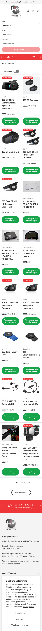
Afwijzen (19, 619)
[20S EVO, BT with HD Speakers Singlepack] (10, 186)
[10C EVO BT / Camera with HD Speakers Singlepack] (10, 85)
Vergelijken (8, 71)
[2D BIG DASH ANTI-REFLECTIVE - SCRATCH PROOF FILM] (10, 235)
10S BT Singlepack (10, 152)
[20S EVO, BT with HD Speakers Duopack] (31, 137)
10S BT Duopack (30, 100)
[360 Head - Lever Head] (10, 337)
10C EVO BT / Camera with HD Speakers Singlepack (9, 104)
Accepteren (20, 613)
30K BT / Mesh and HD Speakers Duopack (10, 305)
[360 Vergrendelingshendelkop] (31, 337)
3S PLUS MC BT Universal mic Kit (30, 402)
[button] (38, 11)
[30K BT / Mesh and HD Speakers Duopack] (10, 287)
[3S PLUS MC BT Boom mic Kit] (10, 386)
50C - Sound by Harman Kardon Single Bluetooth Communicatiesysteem (31, 453)
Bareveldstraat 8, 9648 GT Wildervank (24, 541)
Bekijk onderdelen (21, 50)
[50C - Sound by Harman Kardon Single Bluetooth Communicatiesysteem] (31, 433)
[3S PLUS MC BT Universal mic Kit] (31, 386)
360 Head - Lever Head (9, 353)
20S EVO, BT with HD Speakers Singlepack (9, 204)
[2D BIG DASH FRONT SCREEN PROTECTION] (31, 186)
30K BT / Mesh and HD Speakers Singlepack (31, 305)
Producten (11, 63)
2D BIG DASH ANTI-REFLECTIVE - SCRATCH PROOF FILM (10, 255)
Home (4, 63)
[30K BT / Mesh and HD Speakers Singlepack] (31, 288)
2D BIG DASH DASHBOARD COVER (29, 253)
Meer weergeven (21, 492)
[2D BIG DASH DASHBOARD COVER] (31, 236)
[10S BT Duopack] (31, 85)
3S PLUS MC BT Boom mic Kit (9, 402)
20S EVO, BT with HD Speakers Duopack (30, 155)
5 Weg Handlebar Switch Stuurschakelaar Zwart (9, 452)
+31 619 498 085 (13, 549)
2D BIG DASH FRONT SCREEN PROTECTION (30, 204)
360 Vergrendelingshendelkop (31, 355)
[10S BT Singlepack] (10, 137)
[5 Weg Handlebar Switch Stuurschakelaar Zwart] (10, 433)
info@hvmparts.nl (16, 546)
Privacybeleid (28, 607)
